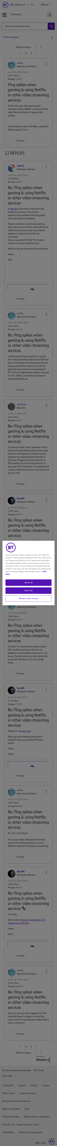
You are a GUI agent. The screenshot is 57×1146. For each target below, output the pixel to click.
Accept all (28, 582)
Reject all (29, 590)
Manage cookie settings (28, 598)
